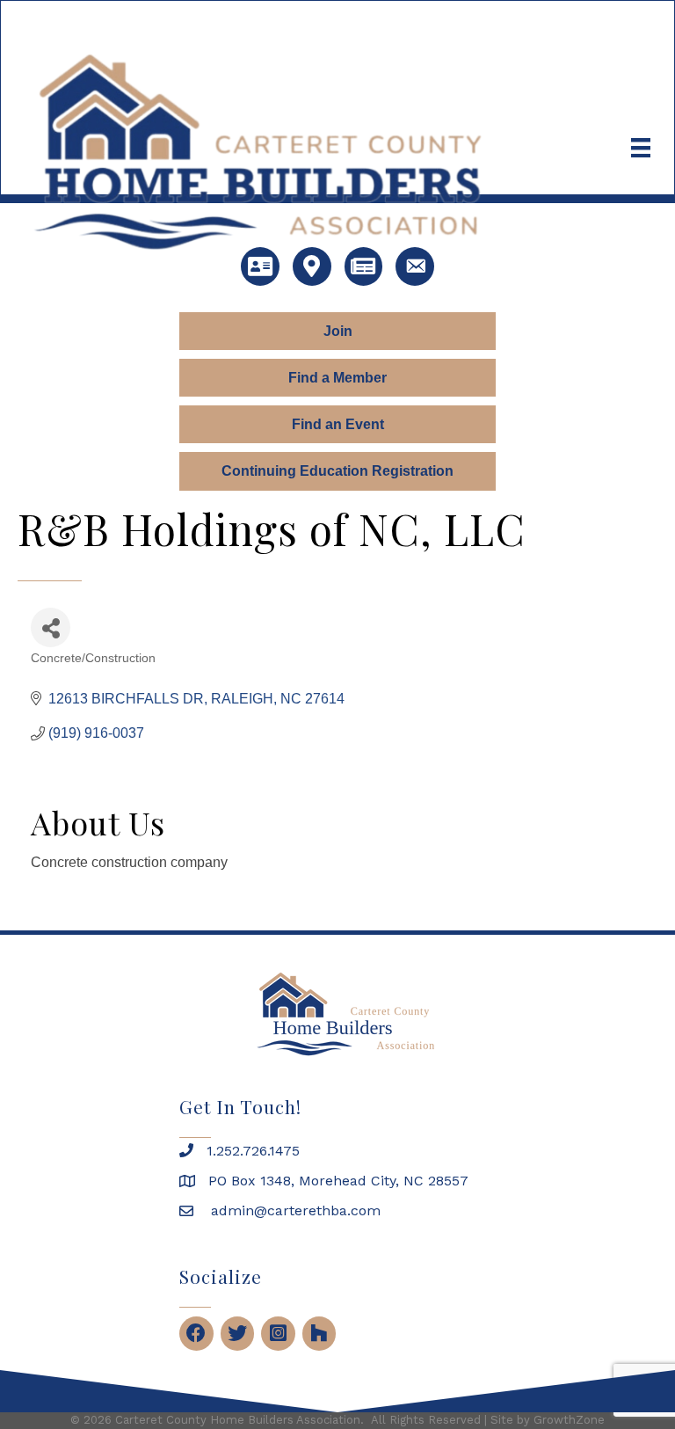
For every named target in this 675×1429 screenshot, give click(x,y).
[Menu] (640, 147)
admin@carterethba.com (294, 1210)
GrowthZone (569, 1419)
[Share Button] (50, 627)
